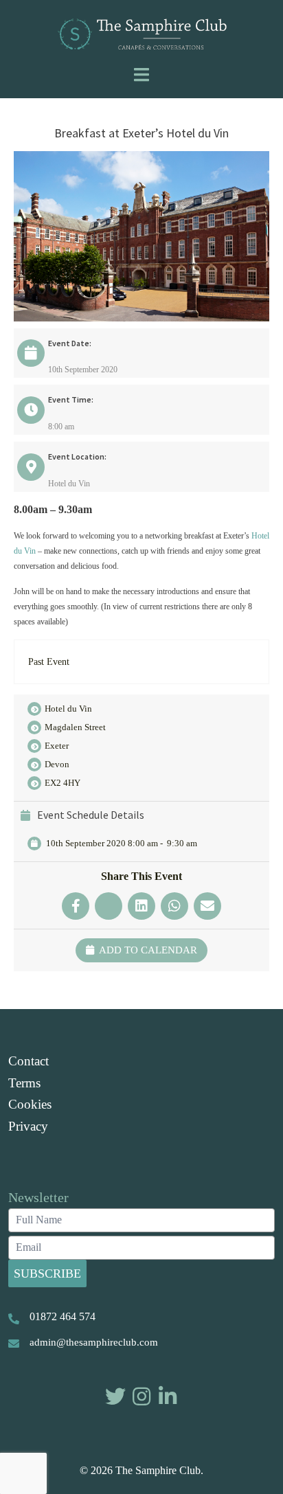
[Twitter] (115, 1396)
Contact (28, 1061)
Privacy (28, 1126)
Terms (24, 1083)
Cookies (30, 1104)
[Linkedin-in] (167, 1396)
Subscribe (47, 1273)
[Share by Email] (207, 906)
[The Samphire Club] (141, 33)
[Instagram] (141, 1396)
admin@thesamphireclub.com (94, 1342)
